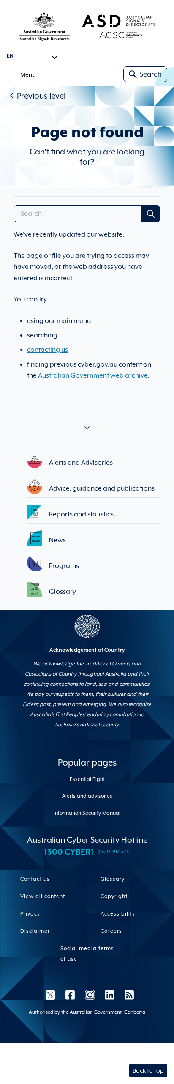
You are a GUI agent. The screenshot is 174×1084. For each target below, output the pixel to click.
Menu (27, 74)
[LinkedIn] (110, 994)
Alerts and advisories (87, 796)
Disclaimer (35, 931)
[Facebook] (70, 994)
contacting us (47, 349)
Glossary (113, 879)
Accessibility (118, 914)
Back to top (148, 1070)
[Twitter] (50, 994)
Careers (111, 931)
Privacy (30, 914)
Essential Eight (87, 779)
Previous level (41, 95)
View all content (42, 896)
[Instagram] (90, 994)
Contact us (35, 879)
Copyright (114, 896)
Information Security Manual (87, 813)
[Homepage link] (87, 26)
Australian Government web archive (93, 375)
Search (150, 74)
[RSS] (127, 994)
